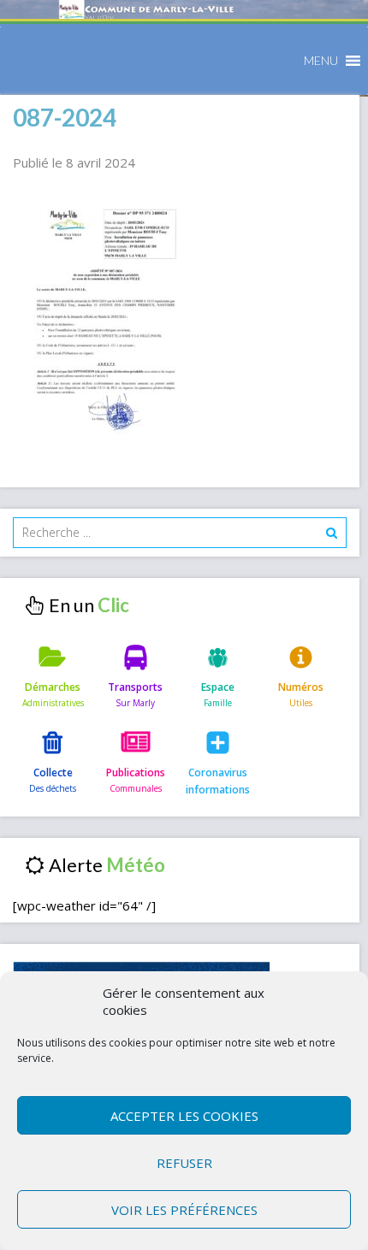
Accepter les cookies (184, 1115)
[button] (321, 61)
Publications (135, 772)
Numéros (300, 687)
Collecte (53, 772)
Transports (135, 687)
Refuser (184, 1162)
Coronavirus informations (218, 781)
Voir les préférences (184, 1209)
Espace (217, 687)
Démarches (52, 687)
